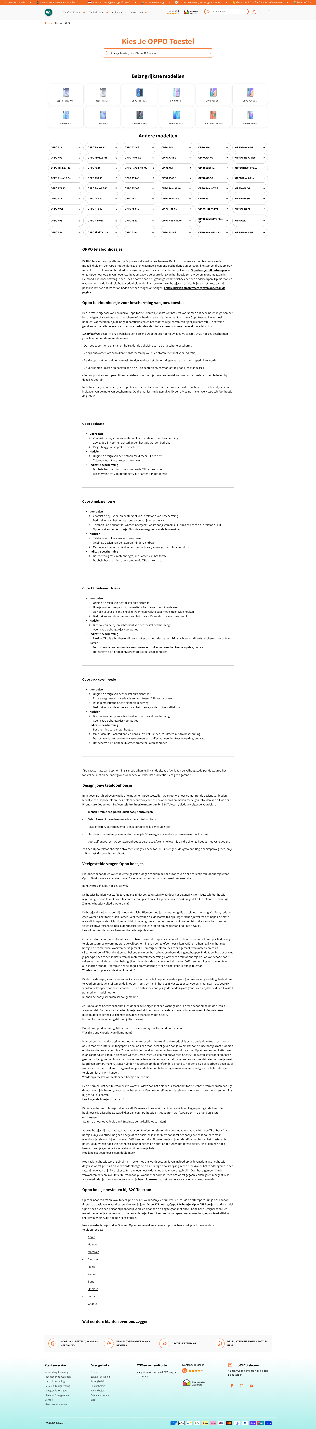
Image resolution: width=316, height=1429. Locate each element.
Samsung (93, 1259)
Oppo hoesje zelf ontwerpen (209, 270)
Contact (49, 1399)
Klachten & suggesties (57, 1395)
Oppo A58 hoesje (202, 1204)
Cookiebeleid (98, 1386)
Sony (91, 1281)
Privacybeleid (98, 1381)
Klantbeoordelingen (56, 1404)
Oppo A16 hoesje (180, 1204)
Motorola (93, 1252)
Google (92, 1304)
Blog (93, 1399)
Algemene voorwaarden (58, 1376)
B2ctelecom (58, 1423)
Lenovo (92, 1296)
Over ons (95, 1372)
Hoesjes (58, 23)
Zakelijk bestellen (100, 1376)
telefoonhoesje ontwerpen (140, 804)
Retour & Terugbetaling (57, 1386)
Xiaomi (92, 1274)
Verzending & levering (56, 1372)
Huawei (92, 1244)
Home (49, 23)
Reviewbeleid (98, 1390)
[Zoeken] (209, 53)
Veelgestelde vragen (56, 1390)
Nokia (91, 1267)
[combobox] (226, 11)
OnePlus (93, 1289)
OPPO (67, 23)
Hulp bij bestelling (55, 1381)
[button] (226, 11)
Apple (91, 1237)
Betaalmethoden (100, 1395)
